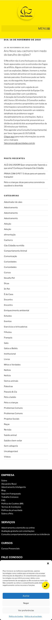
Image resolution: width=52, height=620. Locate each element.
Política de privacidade (33, 616)
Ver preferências (26, 610)
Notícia (7, 370)
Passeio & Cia (10, 392)
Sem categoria (11, 446)
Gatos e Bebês (11, 348)
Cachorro (8, 240)
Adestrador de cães (13, 202)
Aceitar (26, 596)
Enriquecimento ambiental (16, 310)
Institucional (10, 354)
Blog (3, 490)
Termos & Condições (11, 507)
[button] (48, 563)
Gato (6, 343)
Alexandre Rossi (9, 484)
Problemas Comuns (13, 408)
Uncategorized (11, 451)
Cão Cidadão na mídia (14, 245)
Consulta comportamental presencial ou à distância (25, 534)
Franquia (8, 337)
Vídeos (7, 457)
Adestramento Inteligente (13, 487)
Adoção (7, 224)
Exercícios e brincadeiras (15, 327)
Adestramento (11, 207)
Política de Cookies (16, 616)
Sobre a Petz (7, 513)
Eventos (8, 321)
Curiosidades (10, 262)
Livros (7, 359)
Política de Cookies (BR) (12, 503)
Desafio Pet (9, 278)
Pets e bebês (10, 397)
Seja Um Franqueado (11, 494)
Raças (7, 424)
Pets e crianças (11, 402)
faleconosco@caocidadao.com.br (19, 143)
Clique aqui (9, 136)
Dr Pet (7, 289)
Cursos (7, 272)
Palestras (8, 386)
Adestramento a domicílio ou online (18, 528)
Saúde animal (10, 435)
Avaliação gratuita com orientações (17, 531)
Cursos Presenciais (10, 548)
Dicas (6, 283)
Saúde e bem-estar (13, 440)
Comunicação (10, 256)
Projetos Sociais (11, 419)
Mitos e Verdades (12, 364)
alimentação (10, 234)
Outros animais (11, 381)
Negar (26, 603)
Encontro (8, 299)
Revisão (7, 430)
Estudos (8, 316)
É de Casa (8, 294)
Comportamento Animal (15, 251)
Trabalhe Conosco (9, 497)
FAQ (3, 500)
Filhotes (8, 332)
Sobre (4, 480)
